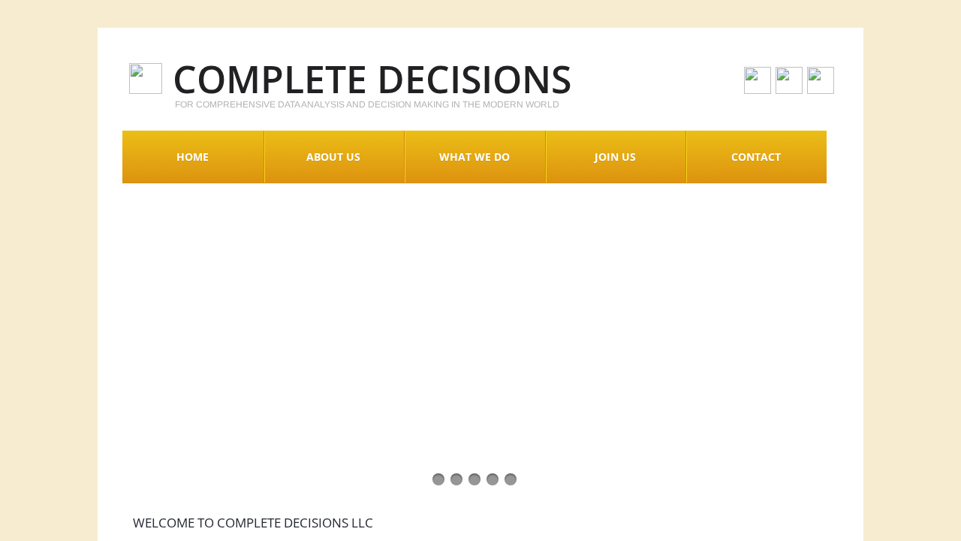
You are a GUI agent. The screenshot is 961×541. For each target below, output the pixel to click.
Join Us (615, 157)
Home (192, 157)
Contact (756, 157)
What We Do (474, 157)
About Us (333, 157)
